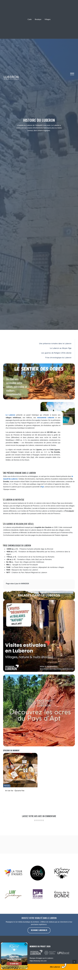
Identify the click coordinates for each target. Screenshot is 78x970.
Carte (30, 19)
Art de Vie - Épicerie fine (14, 791)
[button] (72, 75)
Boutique (38, 19)
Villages (47, 19)
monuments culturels (45, 417)
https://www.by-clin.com (38, 961)
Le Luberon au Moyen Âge (60, 348)
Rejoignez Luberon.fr (39, 930)
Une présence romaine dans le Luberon (55, 343)
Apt (42, 487)
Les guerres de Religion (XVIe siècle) (56, 353)
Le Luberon (10, 415)
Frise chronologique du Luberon (58, 358)
